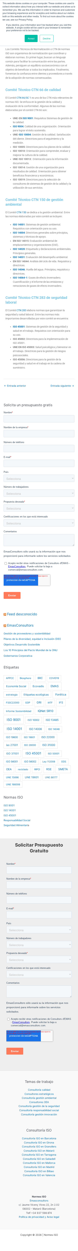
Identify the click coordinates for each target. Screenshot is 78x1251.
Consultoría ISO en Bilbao (39, 1171)
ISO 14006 (35, 729)
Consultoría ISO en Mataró (39, 1150)
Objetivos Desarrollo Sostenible (22, 644)
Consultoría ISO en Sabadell (39, 1158)
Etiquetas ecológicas (36, 694)
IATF (50, 702)
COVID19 (54, 678)
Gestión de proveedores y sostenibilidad (27, 633)
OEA (9, 769)
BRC (40, 678)
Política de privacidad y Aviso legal (39, 1216)
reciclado (23, 769)
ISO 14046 (54, 729)
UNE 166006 (13, 784)
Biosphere (25, 678)
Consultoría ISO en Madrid (39, 1167)
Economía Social (16, 686)
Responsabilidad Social (17, 820)
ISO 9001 (13, 720)
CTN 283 (21, 310)
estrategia (11, 694)
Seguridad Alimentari (16, 825)
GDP (27, 702)
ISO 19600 (12, 737)
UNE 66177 (51, 777)
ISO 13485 (52, 720)
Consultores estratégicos (39, 1093)
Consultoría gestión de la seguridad (39, 1106)
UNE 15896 (12, 777)
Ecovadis (38, 686)
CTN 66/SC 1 (24, 97)
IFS (61, 702)
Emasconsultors (39, 1200)
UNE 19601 (32, 777)
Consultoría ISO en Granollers (39, 1146)
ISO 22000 (48, 737)
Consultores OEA (39, 1102)
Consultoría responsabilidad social (39, 1110)
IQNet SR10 (45, 711)
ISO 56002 (30, 761)
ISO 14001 (14, 729)
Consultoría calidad (39, 1089)
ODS (63, 761)
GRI (39, 702)
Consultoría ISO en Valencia (39, 1175)
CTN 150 (21, 212)
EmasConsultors (20, 625)
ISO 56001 (12, 761)
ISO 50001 (53, 753)
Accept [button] (31, 38)
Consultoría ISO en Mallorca (39, 1162)
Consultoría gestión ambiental (39, 1097)
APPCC (10, 678)
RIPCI (37, 769)
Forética (60, 694)
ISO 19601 (29, 737)
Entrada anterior (15, 385)
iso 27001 (12, 744)
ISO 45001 (33, 753)
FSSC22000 (12, 702)
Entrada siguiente (62, 385)
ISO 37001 (12, 753)
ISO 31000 (48, 745)
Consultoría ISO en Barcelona (39, 1138)
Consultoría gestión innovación (39, 1114)
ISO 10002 (33, 720)
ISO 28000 (30, 745)
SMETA (63, 769)
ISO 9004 (18, 126)
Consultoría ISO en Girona (39, 1142)
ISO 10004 (25, 134)
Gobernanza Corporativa (18, 655)
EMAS (55, 686)
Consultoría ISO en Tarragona (39, 1154)
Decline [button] (46, 38)
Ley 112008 (48, 761)
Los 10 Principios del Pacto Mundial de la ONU (30, 650)
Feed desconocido (22, 614)
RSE (49, 769)
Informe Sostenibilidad (18, 711)
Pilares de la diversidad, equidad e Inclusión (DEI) (32, 638)
